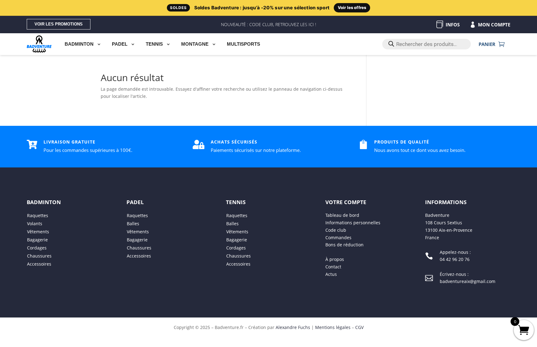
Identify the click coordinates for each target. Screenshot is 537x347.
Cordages (37, 248)
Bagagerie (37, 240)
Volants (34, 223)
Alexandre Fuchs (293, 327)
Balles (133, 223)
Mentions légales (333, 327)
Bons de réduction (344, 245)
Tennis (154, 44)
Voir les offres (352, 7)
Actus (331, 274)
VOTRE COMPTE (345, 202)
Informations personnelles (352, 223)
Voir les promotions (58, 24)
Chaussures (39, 256)
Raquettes (37, 215)
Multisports (243, 44)
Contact (333, 267)
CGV (359, 327)
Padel (119, 44)
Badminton (79, 44)
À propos (334, 260)
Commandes (338, 237)
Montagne (195, 44)
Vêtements (38, 232)
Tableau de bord (342, 215)
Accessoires (39, 264)
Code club (335, 230)
